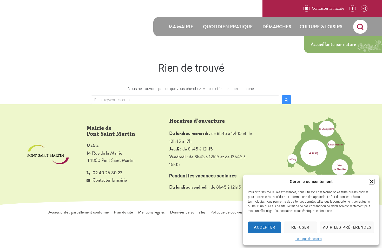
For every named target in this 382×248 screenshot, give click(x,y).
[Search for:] (185, 99)
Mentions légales (151, 212)
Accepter (264, 227)
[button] (371, 181)
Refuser (300, 227)
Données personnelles (187, 212)
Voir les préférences (346, 227)
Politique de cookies (308, 239)
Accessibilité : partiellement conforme (78, 212)
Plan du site (123, 212)
